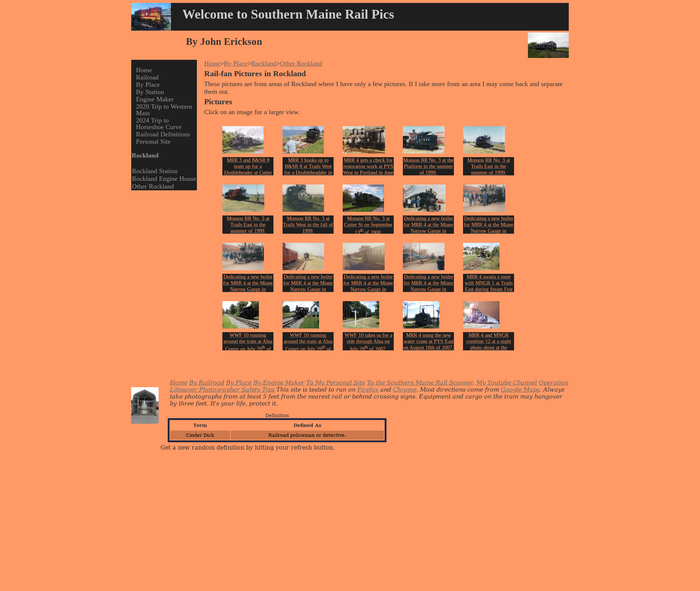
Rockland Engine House (164, 178)
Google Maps (520, 389)
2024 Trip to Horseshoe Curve (159, 124)
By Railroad (206, 382)
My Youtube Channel (507, 382)
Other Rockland (153, 186)
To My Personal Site (335, 382)
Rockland (263, 63)
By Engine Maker (278, 382)
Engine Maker (155, 99)
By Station (150, 92)
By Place (148, 84)
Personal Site (153, 141)
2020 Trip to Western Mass (164, 110)
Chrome (404, 389)
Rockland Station (155, 171)
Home (144, 70)
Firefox (367, 389)
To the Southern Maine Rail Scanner (420, 382)
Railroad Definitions (163, 134)
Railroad (147, 77)
